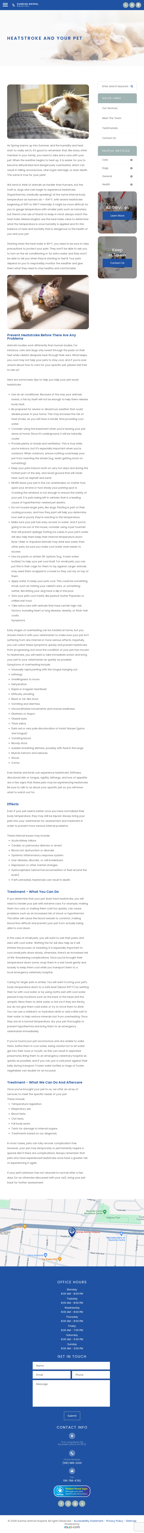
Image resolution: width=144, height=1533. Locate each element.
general (107, 176)
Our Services (109, 108)
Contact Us (109, 138)
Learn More (117, 215)
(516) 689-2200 (72, 1463)
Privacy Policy (114, 1521)
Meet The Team (111, 118)
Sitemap (131, 1521)
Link (72, 1491)
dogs (105, 168)
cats (105, 160)
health (106, 184)
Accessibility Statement (88, 1521)
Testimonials (110, 128)
